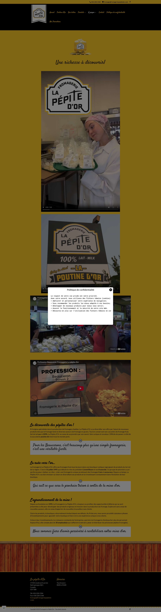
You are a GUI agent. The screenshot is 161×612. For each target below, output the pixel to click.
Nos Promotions (55, 22)
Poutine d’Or (61, 13)
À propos (91, 13)
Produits (81, 13)
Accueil (52, 13)
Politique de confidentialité (116, 13)
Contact (101, 13)
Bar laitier (71, 13)
